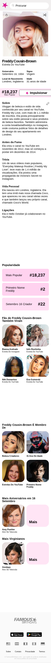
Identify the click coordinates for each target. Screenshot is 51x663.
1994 (21, 74)
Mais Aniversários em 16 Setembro (18, 500)
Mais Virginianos (13, 538)
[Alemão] (43, 643)
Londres (6, 81)
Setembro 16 (9, 74)
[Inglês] (8, 643)
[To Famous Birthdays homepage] (5, 5)
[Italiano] (34, 643)
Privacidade (30, 651)
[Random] (44, 15)
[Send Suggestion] (48, 104)
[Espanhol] (17, 643)
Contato (18, 651)
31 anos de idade (36, 81)
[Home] (25, 620)
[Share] (6, 15)
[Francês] (25, 643)
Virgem (31, 74)
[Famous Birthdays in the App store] (17, 634)
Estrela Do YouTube (13, 64)
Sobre (8, 651)
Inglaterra (18, 81)
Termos (42, 651)
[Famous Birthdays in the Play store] (34, 634)
